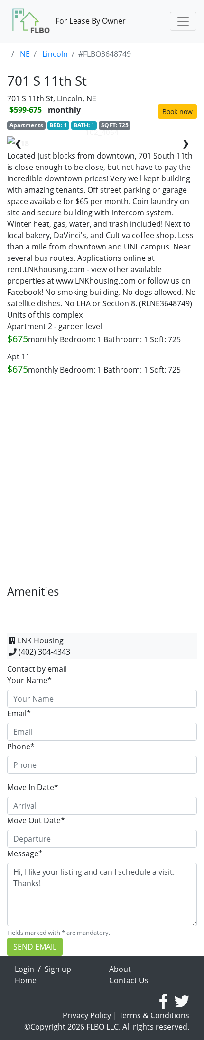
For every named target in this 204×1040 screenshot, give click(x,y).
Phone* (21, 746)
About (120, 969)
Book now (177, 111)
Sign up (58, 969)
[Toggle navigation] (183, 21)
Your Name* (29, 680)
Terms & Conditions (154, 1015)
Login (24, 969)
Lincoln (55, 54)
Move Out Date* (36, 820)
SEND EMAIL (34, 947)
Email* (19, 713)
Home (26, 980)
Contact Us (128, 980)
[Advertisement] (102, 483)
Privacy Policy (87, 1015)
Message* (25, 853)
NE (25, 54)
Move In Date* (32, 787)
